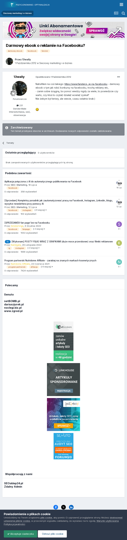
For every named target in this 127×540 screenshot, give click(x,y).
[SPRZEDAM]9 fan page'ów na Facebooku (27, 222)
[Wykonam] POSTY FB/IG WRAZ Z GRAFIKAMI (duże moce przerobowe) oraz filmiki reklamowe (62, 241)
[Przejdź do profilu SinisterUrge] (119, 224)
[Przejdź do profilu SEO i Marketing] (119, 183)
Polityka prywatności (14, 524)
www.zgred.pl (13, 311)
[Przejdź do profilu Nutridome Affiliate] (119, 262)
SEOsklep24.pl (13, 483)
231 (21, 105)
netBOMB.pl (12, 301)
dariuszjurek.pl (14, 304)
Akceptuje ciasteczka (22, 533)
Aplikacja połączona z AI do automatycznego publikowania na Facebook (43, 181)
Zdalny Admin (13, 486)
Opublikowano (53, 77)
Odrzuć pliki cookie (52, 533)
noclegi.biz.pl (12, 307)
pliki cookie (46, 517)
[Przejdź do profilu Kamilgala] (119, 243)
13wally (19, 76)
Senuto (9, 294)
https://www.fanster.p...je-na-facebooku (85, 84)
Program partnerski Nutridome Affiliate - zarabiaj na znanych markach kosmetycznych (50, 260)
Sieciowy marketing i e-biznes (55, 63)
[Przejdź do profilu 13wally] (9, 61)
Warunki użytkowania (108, 521)
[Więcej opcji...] (118, 77)
